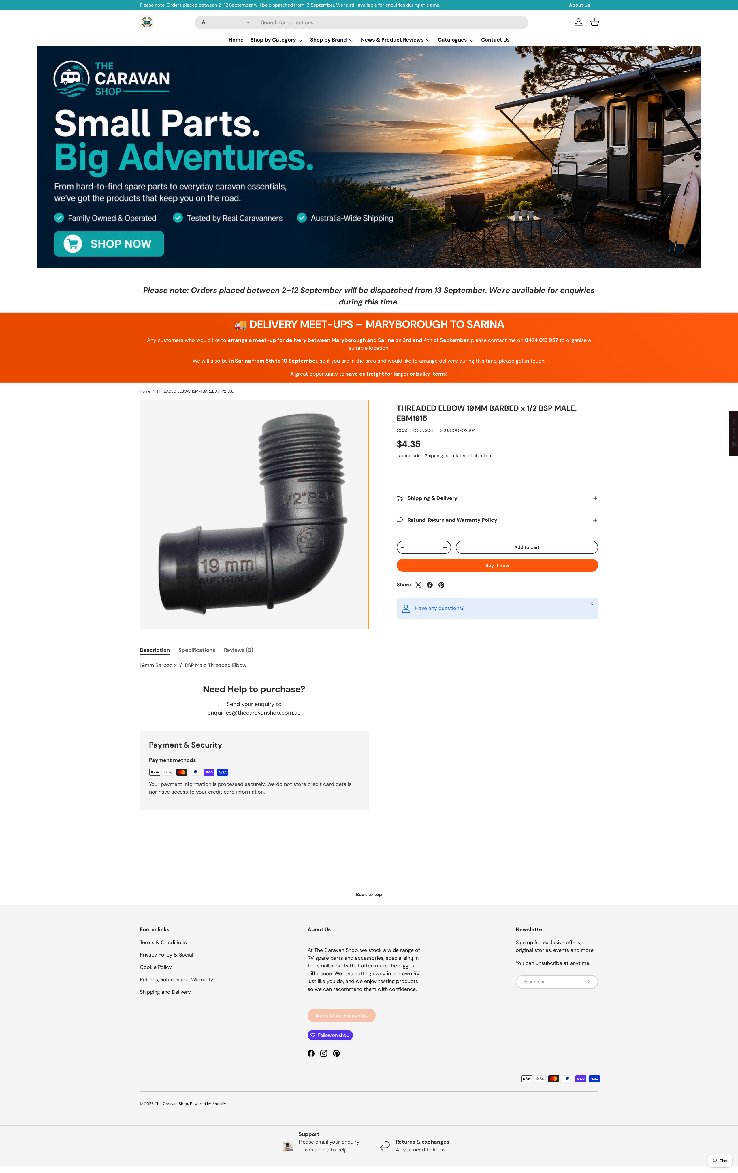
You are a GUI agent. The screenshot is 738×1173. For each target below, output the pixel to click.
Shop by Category (273, 39)
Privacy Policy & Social (166, 954)
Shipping (434, 456)
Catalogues (452, 39)
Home (236, 39)
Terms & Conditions (163, 942)
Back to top (369, 894)
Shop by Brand (328, 39)
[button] (594, 22)
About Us (579, 5)
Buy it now (497, 565)
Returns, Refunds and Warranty (176, 979)
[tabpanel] (254, 665)
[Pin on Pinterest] (441, 585)
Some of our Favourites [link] (342, 1015)
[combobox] (361, 22)
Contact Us (495, 39)
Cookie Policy (156, 967)
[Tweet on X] (418, 585)
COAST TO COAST (415, 430)
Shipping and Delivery (165, 992)
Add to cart (527, 547)
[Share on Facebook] (430, 585)
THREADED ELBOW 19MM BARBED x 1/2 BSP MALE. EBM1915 (195, 391)
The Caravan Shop (171, 1103)
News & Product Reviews (392, 39)
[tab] (155, 650)
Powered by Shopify (208, 1103)
